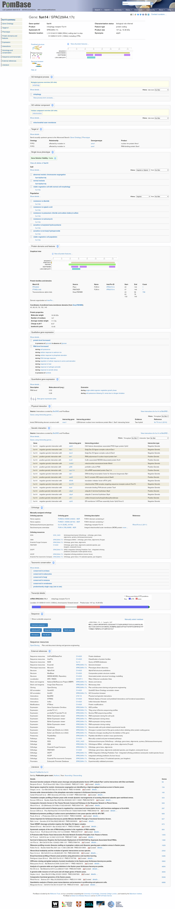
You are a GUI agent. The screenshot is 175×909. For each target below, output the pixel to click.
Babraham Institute (136, 894)
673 (163, 824)
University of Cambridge (91, 894)
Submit (107, 10)
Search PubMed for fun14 (39, 772)
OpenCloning (34, 645)
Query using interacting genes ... (41, 414)
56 (163, 782)
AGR (78, 519)
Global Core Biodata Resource (81, 896)
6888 (163, 882)
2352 (163, 850)
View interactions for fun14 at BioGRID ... (155, 411)
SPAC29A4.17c (58, 540)
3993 (163, 861)
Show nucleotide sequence (41, 619)
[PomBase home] (16, 4)
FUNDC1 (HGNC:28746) (67, 522)
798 (143, 292)
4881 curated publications (46, 10)
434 (163, 798)
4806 (163, 866)
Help (169, 10)
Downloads (138, 10)
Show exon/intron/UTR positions (137, 596)
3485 (163, 856)
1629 (163, 845)
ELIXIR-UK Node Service (104, 896)
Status (128, 10)
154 (163, 787)
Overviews (118, 10)
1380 (163, 840)
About (161, 10)
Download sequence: (38, 625)
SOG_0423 (56, 535)
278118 (79, 696)
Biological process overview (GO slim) (44, 82)
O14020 (55, 545)
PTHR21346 (37, 289)
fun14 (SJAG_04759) (65, 524)
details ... (98, 784)
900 (163, 829)
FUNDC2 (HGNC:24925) (67, 519)
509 (163, 803)
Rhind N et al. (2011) (140, 524)
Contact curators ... (159, 14)
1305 (163, 835)
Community (151, 10)
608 (163, 813)
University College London (108, 894)
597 (163, 808)
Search (97, 10)
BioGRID (56, 411)
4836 (163, 872)
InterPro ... (50, 300)
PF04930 (36, 287)
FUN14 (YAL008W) (65, 527)
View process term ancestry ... (43, 97)
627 (163, 819)
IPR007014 (111, 287)
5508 (163, 877)
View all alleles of (39, 163)
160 (163, 792)
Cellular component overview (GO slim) (44, 110)
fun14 (78, 662)
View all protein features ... (80, 44)
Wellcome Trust (55, 894)
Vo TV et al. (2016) (160, 422)
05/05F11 (79, 679)
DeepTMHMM (78, 305)
